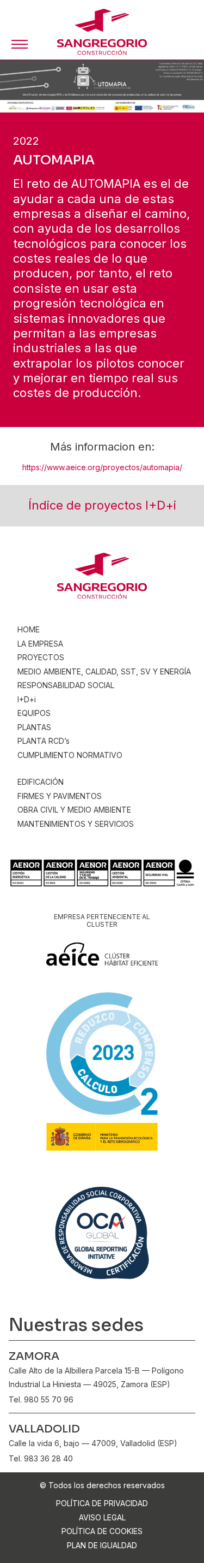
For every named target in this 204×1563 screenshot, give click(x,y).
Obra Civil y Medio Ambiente (74, 809)
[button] (19, 44)
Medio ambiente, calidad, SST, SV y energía (104, 671)
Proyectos (40, 657)
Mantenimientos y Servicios (75, 823)
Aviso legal (102, 1517)
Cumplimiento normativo (69, 755)
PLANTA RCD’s (43, 740)
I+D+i (26, 699)
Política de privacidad (102, 1503)
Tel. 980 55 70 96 (41, 1399)
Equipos (34, 713)
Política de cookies (102, 1531)
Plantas (34, 727)
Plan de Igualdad (102, 1545)
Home (28, 629)
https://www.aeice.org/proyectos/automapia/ (102, 467)
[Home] (102, 32)
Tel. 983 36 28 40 (41, 1458)
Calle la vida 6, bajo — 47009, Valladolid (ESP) (93, 1443)
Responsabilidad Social (65, 685)
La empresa (40, 643)
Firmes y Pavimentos (59, 796)
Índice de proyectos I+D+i (102, 505)
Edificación (40, 781)
